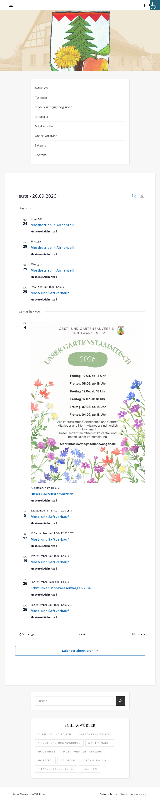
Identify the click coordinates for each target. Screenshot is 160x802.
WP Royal (40, 794)
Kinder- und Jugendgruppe (53, 107)
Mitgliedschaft (45, 126)
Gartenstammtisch (94, 734)
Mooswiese (46, 751)
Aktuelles (41, 88)
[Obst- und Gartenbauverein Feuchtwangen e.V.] (80, 49)
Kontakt (40, 155)
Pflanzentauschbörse (56, 768)
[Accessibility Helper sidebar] (155, 5)
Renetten (89, 768)
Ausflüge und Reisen (54, 734)
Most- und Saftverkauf (50, 293)
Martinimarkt (99, 742)
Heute (82, 634)
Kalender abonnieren (77, 651)
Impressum (137, 794)
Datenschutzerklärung (114, 794)
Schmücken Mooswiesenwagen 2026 (61, 588)
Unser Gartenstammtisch (52, 494)
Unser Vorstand (46, 136)
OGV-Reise (68, 760)
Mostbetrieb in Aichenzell (52, 225)
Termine (41, 97)
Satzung (40, 145)
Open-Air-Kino (95, 760)
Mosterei (41, 116)
